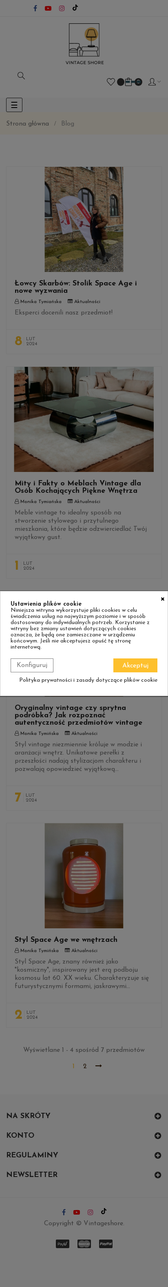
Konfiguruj (32, 665)
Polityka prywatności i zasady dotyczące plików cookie (88, 680)
